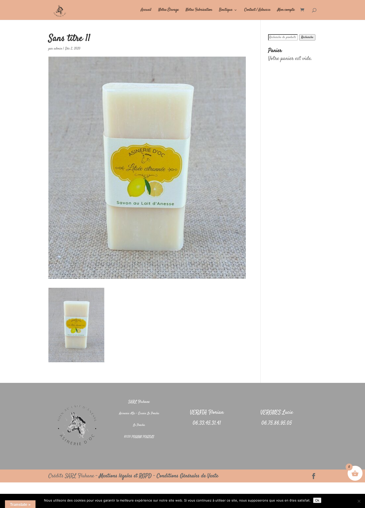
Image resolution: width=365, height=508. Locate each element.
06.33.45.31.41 (207, 423)
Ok (317, 500)
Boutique (225, 10)
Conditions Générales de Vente (187, 476)
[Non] (358, 501)
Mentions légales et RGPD (125, 476)
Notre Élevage (168, 10)
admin (58, 48)
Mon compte (286, 10)
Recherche (307, 37)
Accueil (146, 10)
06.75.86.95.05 (276, 423)
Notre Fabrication (199, 10)
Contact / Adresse (257, 10)
